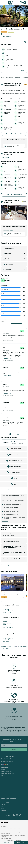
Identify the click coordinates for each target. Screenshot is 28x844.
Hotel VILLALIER (6, 621)
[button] (2, 2)
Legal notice (3, 800)
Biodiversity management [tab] (15, 460)
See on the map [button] (22, 33)
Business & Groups (4, 790)
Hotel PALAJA (5, 624)
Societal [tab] (15, 484)
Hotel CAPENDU (6, 629)
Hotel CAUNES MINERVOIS (8, 627)
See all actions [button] (5, 521)
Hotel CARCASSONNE (7, 623)
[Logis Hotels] (11, 2)
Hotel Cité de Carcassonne (8, 638)
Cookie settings (3, 804)
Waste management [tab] (15, 466)
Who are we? (3, 782)
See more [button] (22, 70)
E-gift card (3, 788)
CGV (2, 806)
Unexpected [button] (9, 77)
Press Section (3, 794)
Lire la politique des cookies (6, 838)
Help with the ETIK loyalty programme (7, 773)
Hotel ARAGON (6, 626)
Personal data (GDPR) (5, 802)
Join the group (3, 786)
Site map (2, 808)
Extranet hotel (3, 784)
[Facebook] (13, 815)
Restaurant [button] (17, 77)
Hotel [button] (2, 77)
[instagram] (17, 815)
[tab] (12, 25)
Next (18, 434)
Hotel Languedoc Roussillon (8, 610)
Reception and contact (10, 258)
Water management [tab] (15, 454)
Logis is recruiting (4, 792)
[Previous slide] (3, 212)
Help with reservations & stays (6, 771)
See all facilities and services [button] (14, 134)
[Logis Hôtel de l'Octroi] (12, 582)
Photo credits (3, 810)
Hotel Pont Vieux (6, 641)
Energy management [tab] (15, 448)
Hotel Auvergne (6, 609)
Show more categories (13, 490)
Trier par (7, 325)
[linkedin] (20, 815)
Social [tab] (15, 478)
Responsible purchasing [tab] (15, 472)
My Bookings (3, 769)
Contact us (3, 775)
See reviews (14, 36)
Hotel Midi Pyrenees (7, 612)
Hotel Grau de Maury (7, 639)
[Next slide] (25, 212)
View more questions (13, 566)
